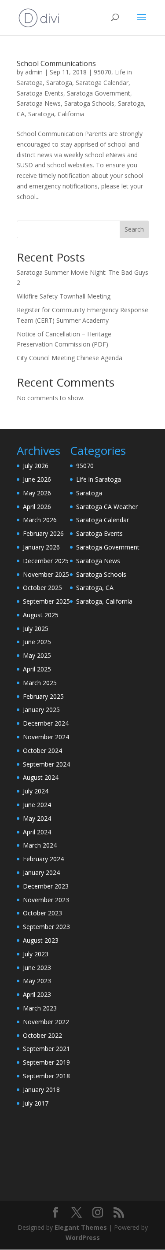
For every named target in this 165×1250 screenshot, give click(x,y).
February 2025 (43, 696)
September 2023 (46, 926)
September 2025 (46, 601)
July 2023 (35, 954)
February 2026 (43, 533)
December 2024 (46, 723)
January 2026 (41, 547)
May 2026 (37, 493)
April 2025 (37, 669)
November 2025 (46, 574)
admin (34, 72)
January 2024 (41, 872)
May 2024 (37, 818)
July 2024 (35, 791)
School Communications (56, 63)
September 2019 (46, 1062)
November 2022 (46, 1022)
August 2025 (41, 615)
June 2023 (37, 967)
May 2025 (37, 655)
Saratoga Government (98, 93)
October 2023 (42, 913)
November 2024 (46, 737)
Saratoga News (39, 103)
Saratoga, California (56, 114)
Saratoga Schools (89, 103)
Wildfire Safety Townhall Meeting (63, 296)
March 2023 (40, 1008)
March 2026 (40, 520)
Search (134, 229)
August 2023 (41, 940)
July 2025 (35, 628)
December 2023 (46, 886)
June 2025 (37, 642)
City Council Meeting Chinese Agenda (69, 358)
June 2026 (37, 479)
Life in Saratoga (98, 479)
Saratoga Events (40, 93)
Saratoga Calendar (102, 82)
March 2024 (40, 845)
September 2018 (46, 1076)
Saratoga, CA (95, 587)
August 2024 (41, 777)
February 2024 (43, 859)
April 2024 (37, 832)
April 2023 (37, 994)
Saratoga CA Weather (107, 506)
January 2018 (41, 1089)
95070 (102, 72)
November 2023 (46, 900)
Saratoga (59, 82)
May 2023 (37, 981)
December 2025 (46, 561)
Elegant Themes (81, 1227)
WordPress (83, 1237)
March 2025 (40, 682)
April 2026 (37, 506)
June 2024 (37, 804)
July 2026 (35, 465)
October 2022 (42, 1035)
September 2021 (46, 1048)
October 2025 (42, 587)
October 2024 (42, 750)
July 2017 (35, 1103)
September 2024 (46, 764)
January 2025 (41, 709)
